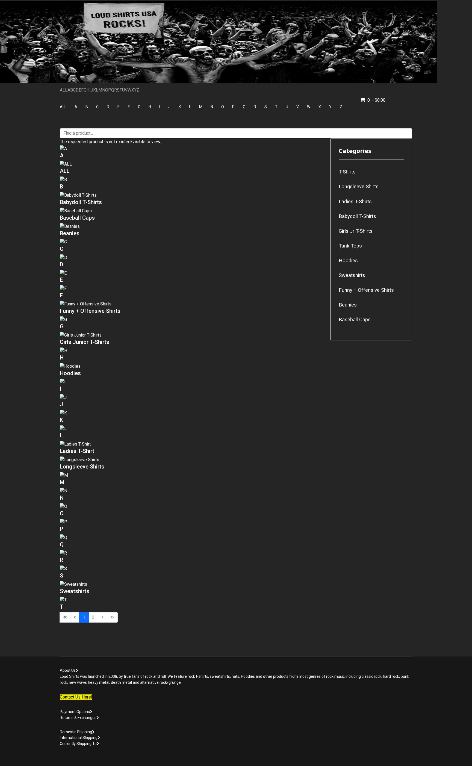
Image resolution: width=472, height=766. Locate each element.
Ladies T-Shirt (77, 451)
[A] (191, 148)
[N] (191, 491)
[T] (191, 600)
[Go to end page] (112, 617)
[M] (191, 475)
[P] (191, 522)
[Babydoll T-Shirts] (191, 195)
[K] (191, 413)
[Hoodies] (191, 366)
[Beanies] (191, 226)
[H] (191, 350)
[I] (191, 382)
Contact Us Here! (76, 697)
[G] (191, 319)
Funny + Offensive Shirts (90, 311)
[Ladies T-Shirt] (191, 444)
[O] (191, 506)
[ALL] (191, 164)
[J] (191, 397)
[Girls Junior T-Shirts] (191, 335)
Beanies (69, 233)
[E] (191, 273)
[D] (191, 257)
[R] (191, 553)
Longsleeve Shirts (82, 466)
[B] (191, 179)
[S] (191, 568)
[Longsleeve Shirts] (191, 459)
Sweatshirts (74, 591)
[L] (191, 428)
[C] (191, 242)
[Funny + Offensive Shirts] (191, 304)
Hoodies (70, 373)
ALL (63, 90)
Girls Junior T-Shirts (84, 342)
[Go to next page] (102, 617)
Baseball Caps (77, 217)
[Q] (191, 537)
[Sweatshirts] (191, 584)
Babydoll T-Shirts (81, 202)
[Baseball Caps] (191, 211)
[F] (191, 288)
